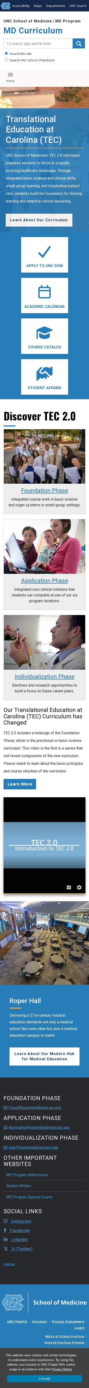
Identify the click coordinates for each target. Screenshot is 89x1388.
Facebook (19, 1230)
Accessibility (21, 6)
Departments (55, 6)
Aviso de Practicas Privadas (64, 1342)
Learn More (19, 784)
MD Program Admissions (27, 1175)
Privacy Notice (62, 1369)
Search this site (20, 54)
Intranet (39, 1321)
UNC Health (17, 1321)
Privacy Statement (68, 1321)
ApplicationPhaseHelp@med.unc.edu (39, 1127)
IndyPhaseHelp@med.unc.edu (33, 1147)
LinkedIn (19, 1239)
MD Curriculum (33, 31)
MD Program (68, 21)
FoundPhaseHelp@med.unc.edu (35, 1107)
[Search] (79, 43)
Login (80, 1328)
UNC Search (78, 6)
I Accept (44, 1378)
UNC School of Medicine (28, 21)
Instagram (20, 1221)
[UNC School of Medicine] (44, 1302)
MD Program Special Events (29, 1197)
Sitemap (9, 1264)
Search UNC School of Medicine (32, 60)
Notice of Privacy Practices (64, 1336)
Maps (38, 6)
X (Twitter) (21, 1249)
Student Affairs (18, 1186)
